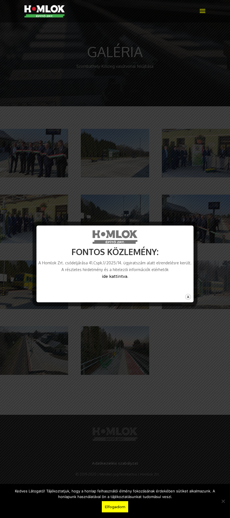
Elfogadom (115, 507)
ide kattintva (114, 276)
